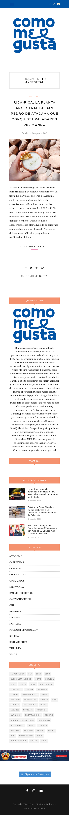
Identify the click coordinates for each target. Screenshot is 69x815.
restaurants (17, 725)
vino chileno (26, 736)
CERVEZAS (15, 568)
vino (13, 736)
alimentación (17, 674)
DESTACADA (16, 586)
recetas (49, 715)
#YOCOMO (15, 556)
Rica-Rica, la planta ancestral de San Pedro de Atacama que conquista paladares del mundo (34, 113)
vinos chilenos (18, 741)
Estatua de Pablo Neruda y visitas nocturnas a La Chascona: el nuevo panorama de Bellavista (42, 511)
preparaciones (33, 715)
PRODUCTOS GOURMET (23, 629)
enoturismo (30, 700)
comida (14, 694)
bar (30, 674)
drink (45, 694)
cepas (38, 679)
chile (33, 684)
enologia (15, 700)
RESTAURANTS (18, 642)
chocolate (16, 689)
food (54, 700)
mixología (42, 710)
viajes (51, 730)
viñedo (34, 741)
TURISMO (15, 648)
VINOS (13, 654)
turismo (28, 730)
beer (38, 674)
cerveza (49, 679)
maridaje (28, 710)
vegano (40, 730)
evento (44, 700)
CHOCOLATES (17, 574)
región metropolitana (22, 720)
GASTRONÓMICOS (20, 599)
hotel (44, 705)
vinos (39, 736)
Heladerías (15, 611)
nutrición (16, 715)
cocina (29, 689)
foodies (15, 705)
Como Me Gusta (36, 276)
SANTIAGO (15, 730)
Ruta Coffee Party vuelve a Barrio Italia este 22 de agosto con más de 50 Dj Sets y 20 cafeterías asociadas (42, 529)
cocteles (42, 689)
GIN (11, 605)
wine (44, 741)
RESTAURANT (44, 720)
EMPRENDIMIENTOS (21, 593)
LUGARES (15, 617)
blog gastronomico (21, 679)
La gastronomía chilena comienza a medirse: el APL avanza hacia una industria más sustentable (43, 493)
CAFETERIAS (16, 562)
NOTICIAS (34, 97)
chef (13, 684)
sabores (42, 725)
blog (47, 674)
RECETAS (14, 635)
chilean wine (46, 684)
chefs (23, 684)
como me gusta (30, 694)
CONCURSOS (16, 580)
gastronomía (30, 705)
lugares (15, 710)
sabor (31, 725)
